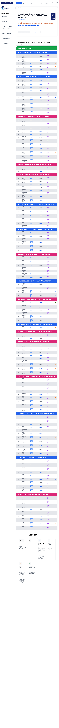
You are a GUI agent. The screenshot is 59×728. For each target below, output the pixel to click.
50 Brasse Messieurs (24, 66)
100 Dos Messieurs (24, 90)
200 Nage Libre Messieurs (24, 84)
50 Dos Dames (23, 182)
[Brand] (7, 7)
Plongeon (38, 2)
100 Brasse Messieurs (24, 69)
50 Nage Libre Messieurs (24, 56)
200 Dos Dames (23, 134)
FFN (57, 2)
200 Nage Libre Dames (24, 128)
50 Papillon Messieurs (24, 226)
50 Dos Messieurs (24, 64)
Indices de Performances (7, 26)
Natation (19, 2)
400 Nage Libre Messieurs (24, 220)
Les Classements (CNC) (6, 31)
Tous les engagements (35, 32)
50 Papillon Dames (24, 137)
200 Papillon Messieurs (24, 476)
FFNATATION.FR (7, 2)
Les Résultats (4, 16)
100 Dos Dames (23, 131)
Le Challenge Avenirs (6, 36)
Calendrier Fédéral (5, 40)
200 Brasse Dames (24, 271)
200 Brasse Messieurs (24, 239)
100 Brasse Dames (24, 190)
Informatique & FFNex (6, 38)
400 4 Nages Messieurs (24, 97)
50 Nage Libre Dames (23, 120)
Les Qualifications (5, 23)
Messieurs (26, 32)
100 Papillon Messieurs (24, 94)
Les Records (4, 21)
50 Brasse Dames (24, 187)
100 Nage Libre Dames (24, 124)
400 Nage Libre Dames (24, 349)
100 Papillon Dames (23, 196)
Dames (20, 32)
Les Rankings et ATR (6, 18)
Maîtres (54, 2)
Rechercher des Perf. (6, 28)
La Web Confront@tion (6, 33)
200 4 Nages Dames (24, 274)
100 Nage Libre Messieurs (24, 60)
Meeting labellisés (5, 43)
